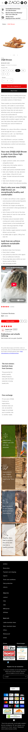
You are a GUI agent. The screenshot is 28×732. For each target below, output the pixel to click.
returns (5, 587)
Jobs (4, 604)
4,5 (4, 70)
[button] (6, 3)
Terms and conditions (9, 579)
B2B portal (6, 608)
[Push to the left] (10, 55)
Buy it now (14, 90)
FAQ (4, 601)
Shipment (3, 65)
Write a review (10, 321)
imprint (5, 575)
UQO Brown (11, 24)
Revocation (6, 568)
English (13, 688)
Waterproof (6, 634)
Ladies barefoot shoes (9, 622)
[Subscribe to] (25, 677)
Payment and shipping (9, 572)
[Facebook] (14, 720)
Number (4, 77)
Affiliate (5, 612)
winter (5, 637)
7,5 (23, 70)
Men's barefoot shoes (9, 626)
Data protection (8, 583)
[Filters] (21, 321)
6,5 (18, 70)
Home (4, 24)
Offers (5, 630)
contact (5, 597)
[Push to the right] (17, 55)
